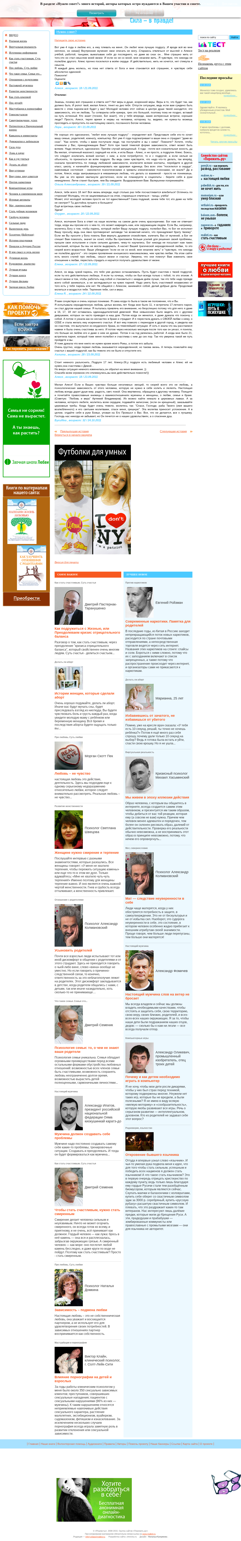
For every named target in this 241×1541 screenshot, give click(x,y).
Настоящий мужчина (66, 1091)
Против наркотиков (136, 582)
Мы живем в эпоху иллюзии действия (157, 797)
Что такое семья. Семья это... (71, 1001)
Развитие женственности (69, 806)
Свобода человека (19, 217)
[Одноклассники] (61, 83)
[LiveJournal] (69, 83)
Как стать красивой (20, 97)
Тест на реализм (209, 50)
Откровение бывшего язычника (152, 1155)
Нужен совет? (66, 32)
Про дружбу (16, 103)
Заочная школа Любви (21, 287)
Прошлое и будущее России (24, 246)
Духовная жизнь (18, 258)
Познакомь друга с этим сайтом (214, 65)
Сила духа (15, 147)
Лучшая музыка (18, 269)
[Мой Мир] (65, 83)
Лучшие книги (17, 275)
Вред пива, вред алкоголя (23, 176)
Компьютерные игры (137, 1038)
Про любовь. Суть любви (69, 737)
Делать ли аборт (64, 662)
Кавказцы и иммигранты (23, 135)
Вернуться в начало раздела (73, 434)
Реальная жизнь (18, 41)
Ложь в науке (16, 153)
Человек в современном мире (26, 193)
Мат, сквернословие (136, 848)
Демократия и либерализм (24, 141)
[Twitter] (57, 83)
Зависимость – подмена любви (81, 1310)
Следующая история (173, 431)
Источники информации (23, 52)
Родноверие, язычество (138, 1128)
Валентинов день (18, 228)
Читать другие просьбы (223, 141)
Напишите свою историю (70, 40)
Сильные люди (17, 223)
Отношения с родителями (69, 900)
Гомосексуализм (18, 114)
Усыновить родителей (73, 950)
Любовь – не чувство (72, 773)
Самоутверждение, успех (23, 120)
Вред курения (16, 170)
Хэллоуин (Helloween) (21, 234)
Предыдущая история (74, 431)
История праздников (20, 240)
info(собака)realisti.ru (95, 1537)
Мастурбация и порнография (71, 1342)
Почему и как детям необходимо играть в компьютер (152, 1079)
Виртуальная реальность (139, 752)
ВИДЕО (13, 35)
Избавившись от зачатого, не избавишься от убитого (150, 717)
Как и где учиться (19, 159)
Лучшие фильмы (18, 281)
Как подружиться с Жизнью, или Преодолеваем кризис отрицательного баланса (87, 632)
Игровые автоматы (19, 199)
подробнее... (230, 95)
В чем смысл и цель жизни (24, 252)
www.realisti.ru (149, 1534)
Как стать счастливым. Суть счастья (75, 582)
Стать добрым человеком (23, 211)
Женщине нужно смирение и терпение (87, 853)
